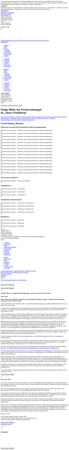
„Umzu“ (6, 63)
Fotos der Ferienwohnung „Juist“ (26, 118)
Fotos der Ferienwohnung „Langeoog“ (45, 118)
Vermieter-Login (8, 266)
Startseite (6, 45)
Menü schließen (5, 93)
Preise (5, 48)
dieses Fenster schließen (7, 288)
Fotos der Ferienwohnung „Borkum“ (32, 117)
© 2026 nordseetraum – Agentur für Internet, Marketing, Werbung (18, 271)
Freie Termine (7, 52)
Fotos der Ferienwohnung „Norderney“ (11, 117)
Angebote (6, 49)
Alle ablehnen (4, 11)
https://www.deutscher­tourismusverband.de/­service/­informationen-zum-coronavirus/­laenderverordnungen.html (30, 348)
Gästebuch (7, 59)
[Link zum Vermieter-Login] (6, 424)
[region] (34, 14)
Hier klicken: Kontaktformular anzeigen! (11, 105)
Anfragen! (3, 275)
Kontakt (6, 56)
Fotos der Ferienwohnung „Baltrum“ (51, 117)
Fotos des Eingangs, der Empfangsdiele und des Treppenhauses (17, 120)
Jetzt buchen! (7, 54)
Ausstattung (7, 51)
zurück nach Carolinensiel (20, 280)
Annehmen (4, 6)
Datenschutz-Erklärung (10, 247)
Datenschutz (4, 12)
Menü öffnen (4, 42)
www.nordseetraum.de (7, 280)
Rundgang (7, 62)
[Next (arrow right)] (3, 427)
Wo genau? (7, 65)
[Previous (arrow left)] (1, 427)
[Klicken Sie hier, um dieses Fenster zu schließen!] (1, 290)
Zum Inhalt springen (6, 14)
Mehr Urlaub (7, 66)
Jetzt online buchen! (6, 274)
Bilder (5, 46)
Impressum (11, 12)
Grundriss (6, 60)
